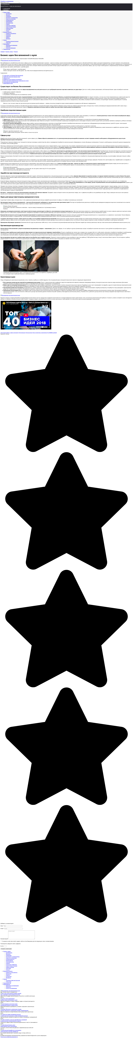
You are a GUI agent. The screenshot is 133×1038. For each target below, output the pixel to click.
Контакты (5, 9)
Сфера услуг (6, 78)
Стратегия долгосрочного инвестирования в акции (14, 1015)
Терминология (6, 49)
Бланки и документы (11, 33)
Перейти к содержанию (7, 1)
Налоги (8, 37)
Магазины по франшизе (11, 45)
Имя (2, 925)
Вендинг (8, 15)
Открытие (8, 34)
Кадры (5, 40)
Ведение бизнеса (7, 32)
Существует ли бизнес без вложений (13, 75)
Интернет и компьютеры (12, 17)
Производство (9, 22)
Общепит (8, 46)
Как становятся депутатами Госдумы (10, 994)
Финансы (8, 38)
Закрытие (8, 36)
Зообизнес (8, 16)
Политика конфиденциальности (9, 1036)
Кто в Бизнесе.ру (5, 4)
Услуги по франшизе (11, 48)
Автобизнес (9, 13)
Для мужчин (29, 332)
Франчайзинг (6, 44)
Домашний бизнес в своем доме (9, 1005)
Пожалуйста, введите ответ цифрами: (11, 943)
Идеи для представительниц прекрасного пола (15, 80)
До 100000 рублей (52, 332)
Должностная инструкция (12, 41)
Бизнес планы (6, 12)
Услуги (7, 30)
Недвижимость (9, 20)
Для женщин (22, 332)
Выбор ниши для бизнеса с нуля (9, 1000)
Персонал (8, 42)
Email (2, 928)
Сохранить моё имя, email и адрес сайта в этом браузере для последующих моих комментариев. (28, 941)
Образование (9, 21)
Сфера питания (9, 28)
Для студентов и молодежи (39, 332)
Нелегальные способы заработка (9, 1031)
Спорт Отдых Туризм (11, 26)
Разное (8, 24)
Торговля (8, 29)
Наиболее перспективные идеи (11, 76)
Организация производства (10, 82)
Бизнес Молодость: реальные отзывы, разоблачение (14, 1010)
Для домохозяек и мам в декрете (9, 332)
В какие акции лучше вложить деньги (11, 1021)
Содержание (6, 8)
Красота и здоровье (11, 18)
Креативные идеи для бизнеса (9, 1026)
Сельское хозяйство (11, 25)
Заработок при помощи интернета (12, 79)
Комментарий (4, 938)
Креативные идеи (8, 83)
